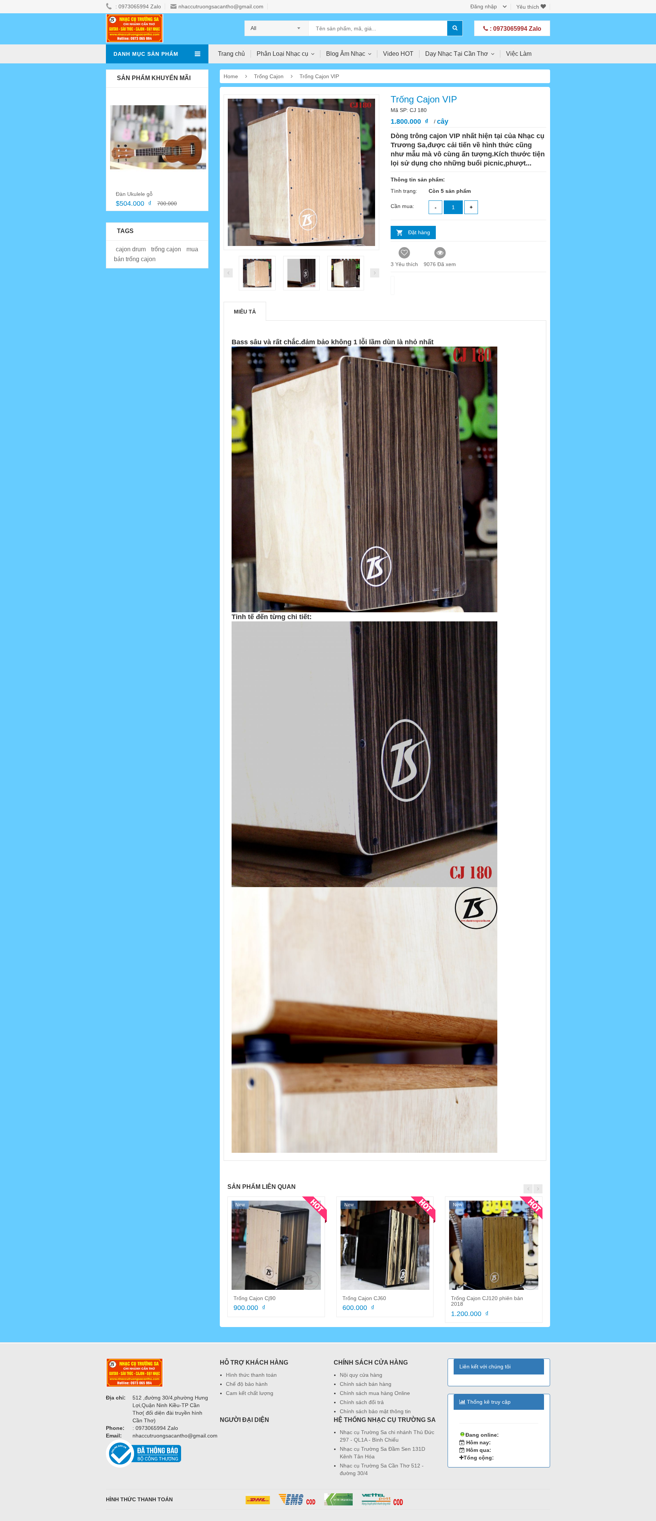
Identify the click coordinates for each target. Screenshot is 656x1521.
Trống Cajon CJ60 (364, 1298)
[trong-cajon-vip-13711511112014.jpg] (345, 273)
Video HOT (398, 53)
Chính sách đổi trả (362, 1402)
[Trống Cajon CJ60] (385, 1245)
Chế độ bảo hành (247, 1384)
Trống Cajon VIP (319, 76)
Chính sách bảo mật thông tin (375, 1411)
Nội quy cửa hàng (361, 1375)
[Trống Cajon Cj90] (276, 1245)
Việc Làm (518, 53)
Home (231, 76)
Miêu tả (245, 312)
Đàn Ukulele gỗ (134, 194)
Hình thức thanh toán (251, 1375)
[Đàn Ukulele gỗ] (158, 138)
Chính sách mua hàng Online (375, 1393)
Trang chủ (231, 53)
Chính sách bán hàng (365, 1384)
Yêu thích (528, 7)
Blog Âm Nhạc (345, 53)
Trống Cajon (269, 76)
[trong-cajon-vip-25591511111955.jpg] (257, 273)
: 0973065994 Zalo (514, 28)
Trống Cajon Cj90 (254, 1298)
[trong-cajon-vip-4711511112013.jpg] (301, 273)
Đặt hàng (419, 232)
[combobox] (276, 25)
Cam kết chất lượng (249, 1393)
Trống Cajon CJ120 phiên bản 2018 (487, 1301)
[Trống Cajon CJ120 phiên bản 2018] (493, 1245)
